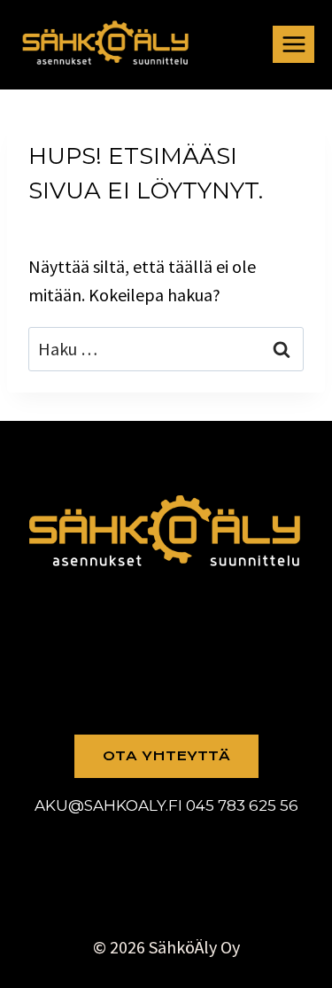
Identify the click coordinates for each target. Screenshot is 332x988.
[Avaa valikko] (293, 44)
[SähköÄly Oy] (106, 44)
